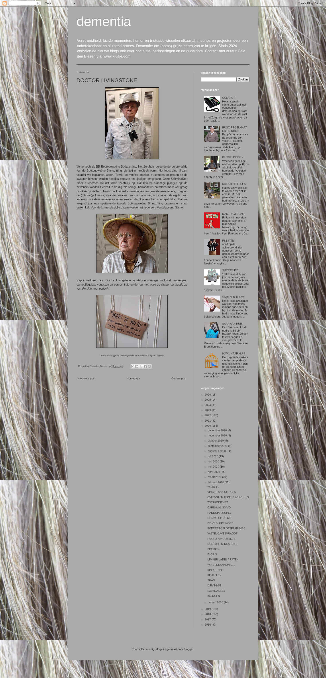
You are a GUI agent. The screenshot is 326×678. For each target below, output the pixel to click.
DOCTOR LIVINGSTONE (222, 544)
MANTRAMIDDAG (233, 214)
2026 (208, 394)
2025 (208, 399)
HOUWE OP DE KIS (219, 518)
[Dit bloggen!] (137, 366)
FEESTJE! (228, 240)
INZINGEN (213, 596)
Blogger (188, 649)
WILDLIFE (213, 486)
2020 (208, 425)
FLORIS (212, 554)
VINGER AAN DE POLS (221, 492)
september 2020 (218, 446)
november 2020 (218, 435)
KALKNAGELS (216, 590)
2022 (208, 415)
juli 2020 (213, 456)
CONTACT (228, 97)
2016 (208, 624)
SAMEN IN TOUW (233, 297)
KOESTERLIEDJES (234, 184)
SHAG (211, 580)
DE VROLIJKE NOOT (220, 523)
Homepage (133, 378)
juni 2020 (214, 461)
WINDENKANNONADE (221, 564)
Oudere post (178, 378)
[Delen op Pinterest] (149, 366)
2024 (208, 405)
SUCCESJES (230, 270)
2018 (208, 614)
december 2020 (218, 430)
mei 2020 (214, 466)
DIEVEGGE (214, 585)
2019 (208, 609)
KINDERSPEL (215, 570)
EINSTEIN (213, 549)
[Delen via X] (141, 366)
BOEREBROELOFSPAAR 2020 (226, 528)
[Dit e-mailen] (132, 366)
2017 (208, 619)
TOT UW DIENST (217, 502)
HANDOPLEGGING (219, 512)
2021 (208, 420)
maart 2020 (215, 477)
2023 (208, 410)
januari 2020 (216, 602)
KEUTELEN (214, 575)
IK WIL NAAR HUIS (233, 353)
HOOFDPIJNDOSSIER (221, 538)
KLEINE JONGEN (233, 157)
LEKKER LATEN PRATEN (222, 559)
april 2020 (214, 472)
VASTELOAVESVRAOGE (222, 533)
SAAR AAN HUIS (232, 323)
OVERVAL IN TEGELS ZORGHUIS (228, 497)
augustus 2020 (217, 451)
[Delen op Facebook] (145, 366)
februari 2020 (216, 482)
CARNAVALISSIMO (219, 507)
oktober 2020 (216, 440)
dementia (104, 21)
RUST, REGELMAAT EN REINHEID (234, 129)
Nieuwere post (86, 378)
